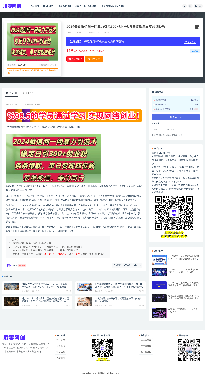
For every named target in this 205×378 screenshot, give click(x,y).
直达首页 (60, 340)
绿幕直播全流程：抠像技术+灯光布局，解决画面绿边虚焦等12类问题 (183, 298)
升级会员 (191, 42)
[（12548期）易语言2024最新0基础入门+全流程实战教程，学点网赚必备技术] (159, 260)
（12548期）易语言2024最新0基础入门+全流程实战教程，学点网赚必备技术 (183, 259)
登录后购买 (77, 59)
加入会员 (60, 346)
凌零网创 (101, 373)
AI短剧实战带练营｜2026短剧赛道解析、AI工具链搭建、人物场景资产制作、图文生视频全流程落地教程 (119, 287)
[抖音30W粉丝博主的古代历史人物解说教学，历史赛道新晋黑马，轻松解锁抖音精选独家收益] (11, 301)
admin (18, 265)
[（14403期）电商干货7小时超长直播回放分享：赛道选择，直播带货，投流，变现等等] (159, 285)
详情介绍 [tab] (13, 93)
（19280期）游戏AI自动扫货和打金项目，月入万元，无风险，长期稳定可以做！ (183, 272)
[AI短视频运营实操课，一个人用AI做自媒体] (159, 314)
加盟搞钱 (60, 352)
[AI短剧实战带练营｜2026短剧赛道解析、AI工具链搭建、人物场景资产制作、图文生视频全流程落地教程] (84, 287)
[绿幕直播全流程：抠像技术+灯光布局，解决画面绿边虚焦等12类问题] (159, 298)
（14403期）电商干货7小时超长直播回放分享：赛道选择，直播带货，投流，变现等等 (183, 285)
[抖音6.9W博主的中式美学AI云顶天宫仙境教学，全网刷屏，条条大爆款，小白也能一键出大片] (11, 286)
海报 (128, 265)
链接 (138, 265)
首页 (37, 6)
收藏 (118, 265)
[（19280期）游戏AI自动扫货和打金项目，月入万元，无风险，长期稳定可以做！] (159, 272)
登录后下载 (176, 117)
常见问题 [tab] (29, 93)
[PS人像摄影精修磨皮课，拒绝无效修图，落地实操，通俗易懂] (84, 301)
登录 (199, 6)
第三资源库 (92, 32)
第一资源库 (146, 340)
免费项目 (66, 6)
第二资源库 (146, 346)
